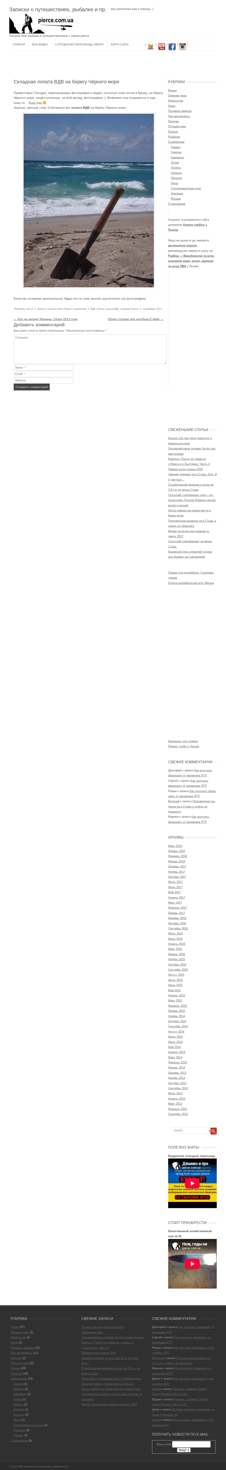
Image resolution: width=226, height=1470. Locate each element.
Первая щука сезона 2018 (185, 469)
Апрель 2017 (176, 897)
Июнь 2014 (175, 1042)
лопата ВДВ (112, 309)
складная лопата (129, 309)
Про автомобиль (179, 116)
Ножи (171, 106)
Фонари (176, 198)
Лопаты (41, 309)
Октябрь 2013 (177, 1083)
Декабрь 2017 (177, 866)
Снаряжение (80, 309)
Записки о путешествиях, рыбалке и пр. (57, 9)
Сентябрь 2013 (178, 1088)
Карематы (177, 157)
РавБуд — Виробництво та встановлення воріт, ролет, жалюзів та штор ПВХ (191, 261)
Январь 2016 (176, 954)
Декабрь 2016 (177, 918)
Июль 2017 (175, 882)
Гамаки (175, 147)
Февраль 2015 (177, 1005)
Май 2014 (174, 1047)
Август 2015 (176, 974)
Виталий (173, 801)
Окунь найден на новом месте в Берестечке (111, 1389)
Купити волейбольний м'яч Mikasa (191, 583)
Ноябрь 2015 (176, 959)
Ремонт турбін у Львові (183, 746)
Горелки (176, 152)
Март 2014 (175, 1057)
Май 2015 (174, 990)
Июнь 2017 (175, 887)
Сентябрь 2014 (178, 1026)
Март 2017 (175, 902)
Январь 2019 (176, 851)
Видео (172, 90)
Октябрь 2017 (177, 877)
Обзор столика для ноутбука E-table (136, 319)
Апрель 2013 (176, 1098)
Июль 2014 (175, 1036)
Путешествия (54, 309)
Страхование (176, 203)
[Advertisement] (113, 64)
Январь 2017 (176, 913)
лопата (100, 309)
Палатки (176, 178)
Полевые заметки (180, 111)
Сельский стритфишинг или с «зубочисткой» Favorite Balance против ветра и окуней (192, 500)
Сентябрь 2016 (178, 928)
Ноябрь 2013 (176, 1078)
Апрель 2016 (176, 944)
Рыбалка (174, 136)
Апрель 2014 (176, 1052)
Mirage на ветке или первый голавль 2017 (109, 1404)
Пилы (174, 183)
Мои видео (40, 44)
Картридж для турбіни (183, 741)
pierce (29, 309)
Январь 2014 (176, 1067)
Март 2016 (175, 949)
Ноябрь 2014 (176, 1016)
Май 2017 (174, 892)
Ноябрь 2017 (176, 871)
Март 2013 (175, 1103)
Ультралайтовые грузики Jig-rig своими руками (112, 1337)
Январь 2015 (176, 1011)
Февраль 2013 (177, 1109)
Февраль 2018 (177, 856)
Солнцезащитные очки (186, 188)
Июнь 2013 (175, 1093)
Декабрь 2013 (177, 1073)
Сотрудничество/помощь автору (79, 44)
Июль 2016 (175, 933)
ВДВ (92, 309)
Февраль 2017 (177, 907)
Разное (67, 309)
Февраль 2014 (177, 1062)
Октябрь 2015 (177, 964)
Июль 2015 (175, 980)
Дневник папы (177, 95)
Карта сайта (120, 44)
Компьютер (175, 100)
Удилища (177, 193)
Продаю (173, 121)
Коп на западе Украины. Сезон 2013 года (45, 319)
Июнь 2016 (175, 938)
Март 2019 (175, 846)
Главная (19, 44)
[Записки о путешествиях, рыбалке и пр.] (42, 32)
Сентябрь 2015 (178, 969)
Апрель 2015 (176, 995)
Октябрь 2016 (177, 923)
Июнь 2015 (175, 985)
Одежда (176, 173)
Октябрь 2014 (177, 1021)
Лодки (175, 162)
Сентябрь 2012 (178, 1114)
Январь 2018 (176, 861)
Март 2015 (175, 1000)
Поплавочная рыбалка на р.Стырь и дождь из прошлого (191, 806)
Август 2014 (176, 1031)
